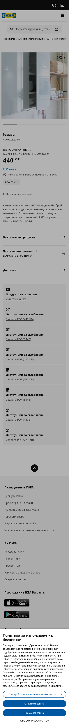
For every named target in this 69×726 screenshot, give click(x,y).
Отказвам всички (34, 703)
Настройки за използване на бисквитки (32, 694)
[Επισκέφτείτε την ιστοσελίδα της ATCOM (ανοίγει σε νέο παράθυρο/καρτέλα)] (34, 720)
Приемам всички (34, 712)
